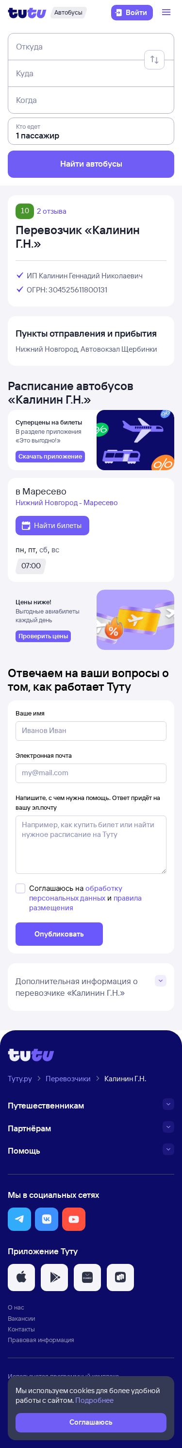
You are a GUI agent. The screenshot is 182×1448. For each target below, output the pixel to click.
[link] (50, 456)
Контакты (21, 1329)
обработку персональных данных (75, 893)
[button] (19, 1219)
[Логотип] (27, 12)
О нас (16, 1307)
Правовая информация (41, 1340)
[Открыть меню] (167, 12)
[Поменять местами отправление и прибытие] (154, 59)
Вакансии (21, 1318)
